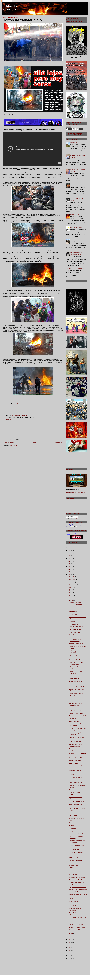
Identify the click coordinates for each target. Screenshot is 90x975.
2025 (69, 547)
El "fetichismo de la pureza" (77, 184)
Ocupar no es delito (74, 790)
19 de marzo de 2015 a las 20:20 (20, 415)
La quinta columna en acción (76, 801)
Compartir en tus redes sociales (10, 406)
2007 (69, 958)
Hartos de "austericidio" (23, 20)
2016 (69, 571)
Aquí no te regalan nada (75, 860)
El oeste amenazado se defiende (77, 716)
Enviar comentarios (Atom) (17, 445)
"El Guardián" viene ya (75, 874)
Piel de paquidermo (74, 718)
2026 (69, 545)
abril (70, 598)
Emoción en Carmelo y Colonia (77, 877)
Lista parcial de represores (76, 852)
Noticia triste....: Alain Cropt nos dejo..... (75, 268)
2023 (69, 553)
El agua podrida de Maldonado (77, 659)
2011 (69, 947)
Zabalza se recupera (74, 857)
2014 (69, 939)
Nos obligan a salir (74, 214)
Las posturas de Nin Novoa (76, 782)
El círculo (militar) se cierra (76, 626)
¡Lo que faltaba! (73, 611)
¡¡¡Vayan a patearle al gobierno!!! (77, 887)
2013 (69, 942)
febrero (71, 933)
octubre (71, 582)
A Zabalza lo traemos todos (76, 643)
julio (70, 590)
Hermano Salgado (74, 624)
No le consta (72, 828)
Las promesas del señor (75, 629)
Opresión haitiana (73, 863)
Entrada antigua (59, 442)
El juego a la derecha (74, 898)
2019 (69, 563)
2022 (69, 555)
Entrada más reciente (8, 442)
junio (70, 592)
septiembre (72, 584)
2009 (69, 953)
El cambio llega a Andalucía (76, 713)
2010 (69, 950)
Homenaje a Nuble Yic (75, 780)
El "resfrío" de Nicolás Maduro (77, 927)
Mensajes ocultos (73, 831)
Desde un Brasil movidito (75, 777)
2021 (69, 558)
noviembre (72, 579)
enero (71, 936)
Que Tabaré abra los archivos (76, 833)
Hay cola (71, 825)
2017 (69, 569)
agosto (71, 587)
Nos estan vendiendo (74, 700)
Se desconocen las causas (76, 822)
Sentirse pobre (73, 142)
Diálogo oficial (72, 621)
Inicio (34, 442)
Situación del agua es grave (76, 698)
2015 (69, 574)
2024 (69, 550)
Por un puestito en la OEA (76, 757)
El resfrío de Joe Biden (75, 929)
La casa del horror (74, 614)
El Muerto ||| (11, 6)
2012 (69, 945)
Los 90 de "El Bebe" (74, 763)
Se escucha (72, 774)
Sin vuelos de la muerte (75, 760)
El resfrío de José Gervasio (76, 924)
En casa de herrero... (74, 708)
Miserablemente (73, 815)
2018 (69, 566)
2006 (69, 961)
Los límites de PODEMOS (76, 849)
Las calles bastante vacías (76, 921)
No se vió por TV (73, 901)
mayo (71, 595)
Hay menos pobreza (74, 632)
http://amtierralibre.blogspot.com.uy (75, 492)
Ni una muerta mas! (74, 855)
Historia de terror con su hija (76, 675)
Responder (9, 419)
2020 (69, 561)
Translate (77, 518)
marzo (71, 600)
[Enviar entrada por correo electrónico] (19, 403)
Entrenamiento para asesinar (77, 239)
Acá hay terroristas (74, 678)
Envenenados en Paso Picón (76, 880)
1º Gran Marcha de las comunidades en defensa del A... (77, 604)
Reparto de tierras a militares (76, 686)
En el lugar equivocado (76, 227)
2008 (69, 955)
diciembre (72, 576)
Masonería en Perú (74, 721)
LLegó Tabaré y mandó (75, 710)
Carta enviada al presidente (76, 681)
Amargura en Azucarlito (75, 609)
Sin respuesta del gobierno (76, 813)
